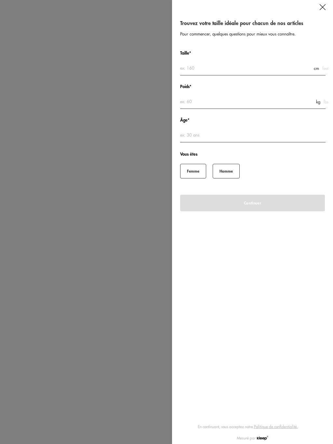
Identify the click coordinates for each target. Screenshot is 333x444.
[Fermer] (322, 7)
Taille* (185, 53)
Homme (226, 171)
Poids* (185, 87)
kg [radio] (318, 102)
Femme (193, 171)
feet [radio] (325, 68)
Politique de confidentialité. (276, 426)
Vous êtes (188, 154)
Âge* (184, 120)
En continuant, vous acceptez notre (248, 426)
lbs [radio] (326, 102)
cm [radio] (316, 68)
